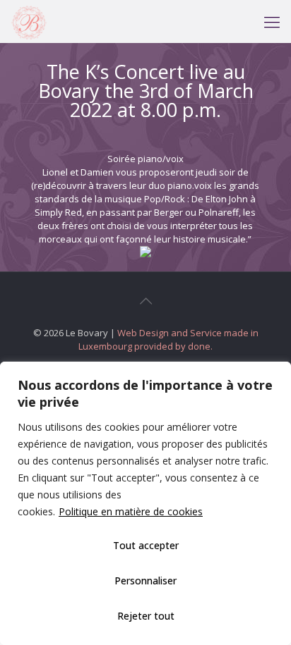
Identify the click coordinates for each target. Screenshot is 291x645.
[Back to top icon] (145, 301)
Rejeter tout (145, 615)
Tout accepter (146, 545)
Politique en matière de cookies (131, 511)
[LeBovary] (29, 21)
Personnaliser (145, 580)
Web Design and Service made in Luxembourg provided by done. (168, 339)
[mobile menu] (272, 21)
